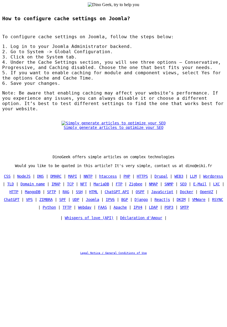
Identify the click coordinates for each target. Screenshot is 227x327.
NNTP (88, 176)
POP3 (168, 207)
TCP (70, 184)
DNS (40, 176)
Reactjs (162, 199)
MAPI (72, 176)
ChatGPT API (117, 192)
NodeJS (23, 176)
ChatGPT (11, 199)
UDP (76, 199)
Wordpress (213, 176)
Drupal (161, 176)
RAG (66, 192)
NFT (83, 184)
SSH (79, 192)
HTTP (13, 192)
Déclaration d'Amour (141, 218)
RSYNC (217, 199)
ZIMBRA (46, 199)
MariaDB (101, 184)
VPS (29, 199)
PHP (126, 176)
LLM (193, 176)
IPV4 (137, 207)
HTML (93, 192)
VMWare (198, 199)
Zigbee (135, 184)
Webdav (84, 207)
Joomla (92, 199)
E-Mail (200, 184)
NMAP (153, 184)
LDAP (153, 207)
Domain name (32, 184)
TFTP (67, 207)
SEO (183, 184)
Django (141, 199)
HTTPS (142, 176)
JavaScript (162, 192)
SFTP (51, 192)
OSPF (140, 192)
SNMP (168, 184)
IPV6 (110, 199)
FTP (119, 184)
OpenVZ (206, 192)
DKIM (181, 199)
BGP (124, 199)
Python (49, 207)
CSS (7, 176)
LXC (216, 184)
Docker (186, 192)
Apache (120, 207)
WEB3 (178, 176)
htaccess (108, 176)
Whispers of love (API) (89, 218)
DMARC (55, 176)
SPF (62, 199)
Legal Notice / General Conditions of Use (113, 252)
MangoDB (32, 192)
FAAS (102, 207)
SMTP (184, 207)
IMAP (55, 184)
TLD (10, 184)
